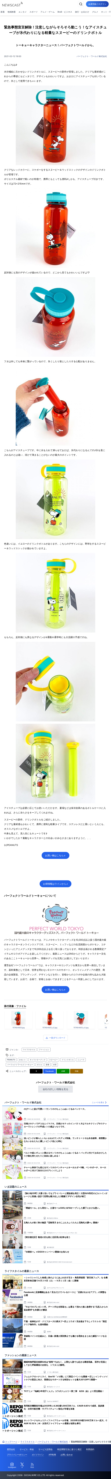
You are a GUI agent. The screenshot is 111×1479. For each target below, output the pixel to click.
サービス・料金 (27, 1449)
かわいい (22, 1060)
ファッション (44, 1049)
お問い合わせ (67, 1454)
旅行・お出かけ (82, 12)
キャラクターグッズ (37, 1060)
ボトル (39, 1065)
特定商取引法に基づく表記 (69, 1449)
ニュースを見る (98, 1102)
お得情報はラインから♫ (55, 883)
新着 (47, 1065)
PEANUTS (11, 1060)
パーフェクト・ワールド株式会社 (92, 56)
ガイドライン (38, 1454)
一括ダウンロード (57, 1037)
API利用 (52, 1454)
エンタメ (22, 12)
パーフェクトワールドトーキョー (20, 1065)
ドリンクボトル (68, 1060)
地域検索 (12, 12)
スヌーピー (53, 1060)
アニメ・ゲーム (47, 12)
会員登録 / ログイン (97, 4)
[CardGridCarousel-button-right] (107, 1021)
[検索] (81, 4)
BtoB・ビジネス (65, 12)
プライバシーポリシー (17, 1454)
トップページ (11, 1441)
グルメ (95, 12)
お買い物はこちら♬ (55, 855)
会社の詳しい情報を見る (55, 1089)
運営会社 (11, 1449)
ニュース (80, 1060)
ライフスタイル (29, 1049)
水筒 (55, 1065)
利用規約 (90, 1449)
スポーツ (33, 12)
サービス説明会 (45, 1449)
